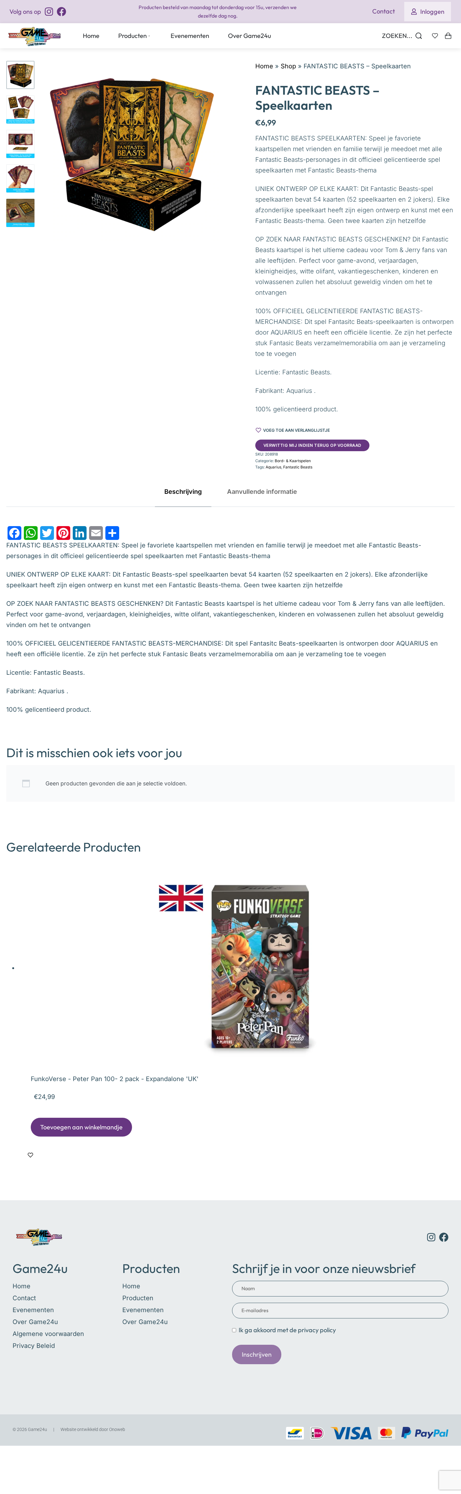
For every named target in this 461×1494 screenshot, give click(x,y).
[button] (81, 1127)
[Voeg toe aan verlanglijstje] (30, 1155)
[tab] (183, 491)
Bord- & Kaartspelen (293, 460)
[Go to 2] (20, 109)
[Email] (96, 533)
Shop (288, 66)
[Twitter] (47, 533)
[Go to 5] (20, 213)
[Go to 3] (20, 144)
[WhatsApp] (31, 533)
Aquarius (273, 467)
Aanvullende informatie (262, 491)
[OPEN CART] (448, 35)
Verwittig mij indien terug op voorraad (312, 445)
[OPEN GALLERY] (131, 151)
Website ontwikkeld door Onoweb (93, 1429)
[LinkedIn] (80, 533)
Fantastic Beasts (297, 467)
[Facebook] (14, 533)
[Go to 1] (20, 75)
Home (264, 66)
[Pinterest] (63, 533)
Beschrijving (183, 491)
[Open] (435, 35)
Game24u (40, 1268)
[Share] (112, 533)
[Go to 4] (20, 178)
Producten (151, 1268)
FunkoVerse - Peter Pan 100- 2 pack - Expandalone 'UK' (115, 1079)
